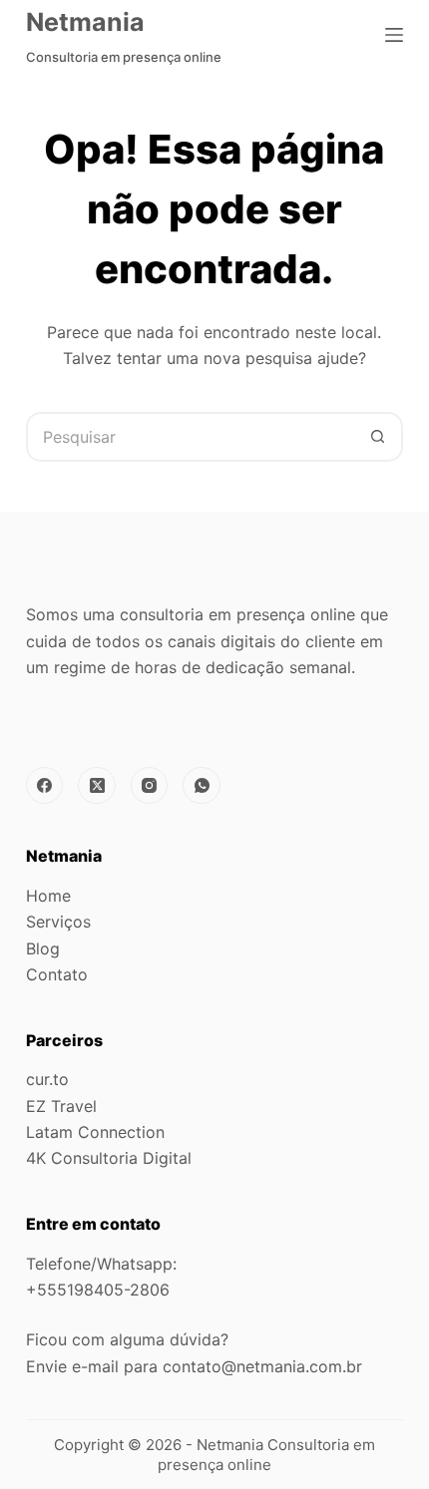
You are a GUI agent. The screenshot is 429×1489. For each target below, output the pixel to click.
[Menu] (394, 35)
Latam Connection (95, 1132)
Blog (43, 948)
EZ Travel (61, 1106)
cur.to (47, 1079)
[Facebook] (45, 786)
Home (48, 896)
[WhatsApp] (201, 786)
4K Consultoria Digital (109, 1158)
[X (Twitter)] (97, 786)
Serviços (58, 921)
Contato (57, 974)
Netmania (85, 22)
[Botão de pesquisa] (378, 437)
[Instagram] (150, 786)
